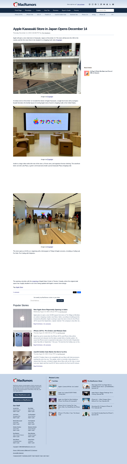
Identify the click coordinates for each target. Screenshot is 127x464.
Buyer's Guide (66, 10)
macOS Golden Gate (60, 14)
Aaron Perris (31, 439)
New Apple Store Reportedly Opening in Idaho (50, 310)
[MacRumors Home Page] (24, 4)
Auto (42, 455)
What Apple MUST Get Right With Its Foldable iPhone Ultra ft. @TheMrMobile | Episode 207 (103, 386)
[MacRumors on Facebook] (96, 4)
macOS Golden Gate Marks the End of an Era (50, 352)
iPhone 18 (102, 14)
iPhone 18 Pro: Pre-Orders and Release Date (50, 331)
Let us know (80, 4)
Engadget (59, 40)
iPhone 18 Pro (18, 14)
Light (44, 455)
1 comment (16, 292)
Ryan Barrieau (31, 433)
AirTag (93, 14)
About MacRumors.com (22, 395)
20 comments (47, 345)
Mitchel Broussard (17, 420)
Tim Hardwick (46, 33)
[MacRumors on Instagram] (93, 4)
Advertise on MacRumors (23, 400)
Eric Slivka (30, 408)
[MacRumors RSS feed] (110, 4)
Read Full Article (38, 324)
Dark (47, 455)
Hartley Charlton (17, 427)
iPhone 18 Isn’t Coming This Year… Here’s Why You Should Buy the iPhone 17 (69, 407)
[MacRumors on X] (98, 4)
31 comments (47, 324)
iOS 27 (39, 14)
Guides (38, 10)
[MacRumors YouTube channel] (104, 4)
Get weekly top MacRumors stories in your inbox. (47, 297)
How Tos (47, 10)
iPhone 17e (85, 14)
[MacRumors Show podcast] (90, 4)
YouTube (55, 381)
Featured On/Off (17, 455)
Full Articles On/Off (26, 455)
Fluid (33, 455)
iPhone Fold (30, 14)
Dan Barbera (16, 433)
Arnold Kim (16, 408)
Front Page (18, 10)
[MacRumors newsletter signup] (113, 4)
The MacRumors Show (94, 381)
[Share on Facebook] (79, 292)
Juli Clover (15, 414)
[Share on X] (75, 292)
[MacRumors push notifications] (107, 4)
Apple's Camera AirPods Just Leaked (68, 386)
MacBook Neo (74, 14)
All (112, 14)
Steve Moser (16, 439)
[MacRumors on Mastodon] (101, 4)
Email (14, 411)
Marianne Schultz (32, 427)
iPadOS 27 (48, 14)
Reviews (55, 10)
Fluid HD (37, 455)
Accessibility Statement (18, 453)
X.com (17, 411)
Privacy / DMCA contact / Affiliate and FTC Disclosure (25, 450)
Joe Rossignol (63, 311)
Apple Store (19, 287)
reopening (35, 281)
